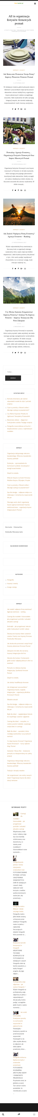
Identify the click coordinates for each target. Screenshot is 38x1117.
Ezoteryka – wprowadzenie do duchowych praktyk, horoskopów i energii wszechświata (18, 466)
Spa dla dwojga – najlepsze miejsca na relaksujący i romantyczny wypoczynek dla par (19, 495)
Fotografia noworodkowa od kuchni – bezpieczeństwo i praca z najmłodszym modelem (19, 429)
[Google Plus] (21, 109)
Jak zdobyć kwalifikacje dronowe (17, 682)
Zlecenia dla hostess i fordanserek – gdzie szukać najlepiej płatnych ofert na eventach (20, 660)
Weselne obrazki (12, 699)
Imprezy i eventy (19, 70)
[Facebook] (12, 109)
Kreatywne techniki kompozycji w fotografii (19, 945)
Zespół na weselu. (13, 473)
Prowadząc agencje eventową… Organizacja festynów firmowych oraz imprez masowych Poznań (19, 155)
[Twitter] (15, 109)
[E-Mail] (25, 109)
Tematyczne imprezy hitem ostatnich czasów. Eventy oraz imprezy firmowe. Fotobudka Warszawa (19, 636)
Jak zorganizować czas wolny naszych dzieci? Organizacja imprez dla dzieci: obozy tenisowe (19, 778)
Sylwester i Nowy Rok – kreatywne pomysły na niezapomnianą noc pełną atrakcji (19, 753)
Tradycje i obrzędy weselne (15, 770)
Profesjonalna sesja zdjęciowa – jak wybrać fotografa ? (19, 984)
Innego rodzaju (12, 587)
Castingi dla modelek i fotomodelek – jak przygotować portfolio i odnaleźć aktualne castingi (19, 619)
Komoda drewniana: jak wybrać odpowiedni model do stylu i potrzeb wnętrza (19, 401)
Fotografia (10, 580)
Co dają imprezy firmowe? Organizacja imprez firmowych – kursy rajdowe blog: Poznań (19, 743)
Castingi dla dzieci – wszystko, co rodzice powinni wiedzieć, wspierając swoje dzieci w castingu (19, 724)
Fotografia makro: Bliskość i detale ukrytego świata (19, 909)
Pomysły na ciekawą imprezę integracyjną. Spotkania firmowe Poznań (17, 670)
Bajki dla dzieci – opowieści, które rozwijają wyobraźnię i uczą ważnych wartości (19, 734)
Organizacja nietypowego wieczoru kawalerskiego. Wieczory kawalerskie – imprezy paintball (19, 456)
